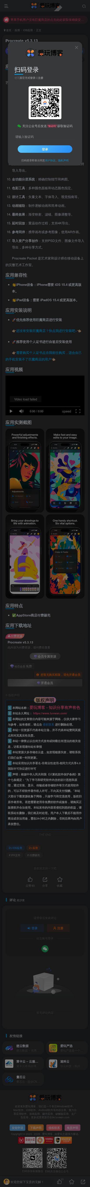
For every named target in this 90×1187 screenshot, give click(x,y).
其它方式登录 (27, 77)
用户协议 (50, 160)
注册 (40, 77)
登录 (45, 149)
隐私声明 (63, 160)
